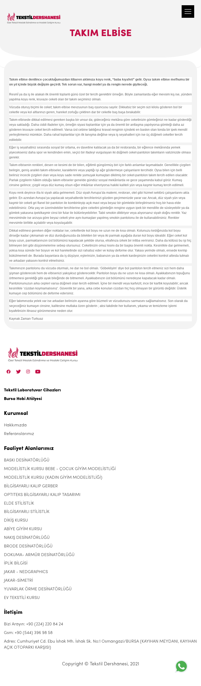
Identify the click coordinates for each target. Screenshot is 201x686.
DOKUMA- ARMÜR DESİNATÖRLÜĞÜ (39, 555)
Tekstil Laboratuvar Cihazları (32, 390)
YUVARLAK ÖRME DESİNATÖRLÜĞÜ (38, 589)
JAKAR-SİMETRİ (18, 581)
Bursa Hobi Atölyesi (23, 399)
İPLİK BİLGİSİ (15, 563)
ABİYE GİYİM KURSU (23, 529)
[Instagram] (28, 371)
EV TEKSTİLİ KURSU (22, 598)
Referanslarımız (19, 434)
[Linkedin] (37, 371)
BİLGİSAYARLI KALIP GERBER (31, 486)
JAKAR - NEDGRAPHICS (26, 572)
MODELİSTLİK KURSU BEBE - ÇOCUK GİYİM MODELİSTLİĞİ (60, 469)
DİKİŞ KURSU (16, 520)
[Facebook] (9, 371)
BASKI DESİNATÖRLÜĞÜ (26, 460)
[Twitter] (18, 371)
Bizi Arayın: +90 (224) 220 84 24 (33, 624)
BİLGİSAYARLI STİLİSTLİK (26, 512)
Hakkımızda (15, 425)
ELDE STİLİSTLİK (19, 503)
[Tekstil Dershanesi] (34, 13)
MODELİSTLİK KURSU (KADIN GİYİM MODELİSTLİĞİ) (53, 478)
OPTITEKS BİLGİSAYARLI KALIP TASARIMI (42, 495)
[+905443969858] (181, 666)
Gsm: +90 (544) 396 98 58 (28, 633)
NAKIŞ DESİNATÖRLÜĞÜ (27, 538)
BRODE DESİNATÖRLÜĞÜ (28, 546)
